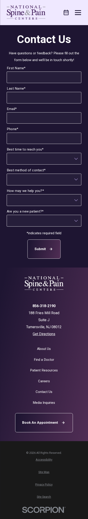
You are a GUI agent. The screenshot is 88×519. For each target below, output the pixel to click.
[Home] (26, 12)
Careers (44, 381)
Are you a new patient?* (25, 211)
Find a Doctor (44, 360)
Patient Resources (44, 370)
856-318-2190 (44, 306)
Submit (40, 249)
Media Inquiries (44, 403)
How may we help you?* (25, 191)
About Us (44, 349)
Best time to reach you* (25, 149)
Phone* (12, 129)
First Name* (16, 68)
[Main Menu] (78, 13)
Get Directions (44, 334)
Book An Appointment (40, 423)
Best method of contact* (26, 170)
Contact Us (44, 392)
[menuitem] (44, 459)
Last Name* (16, 88)
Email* (12, 109)
